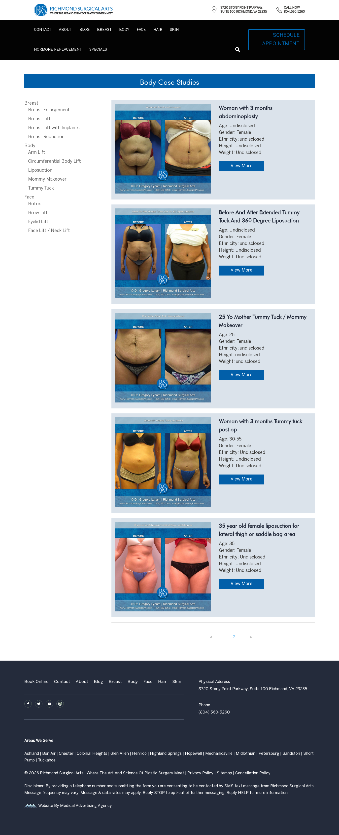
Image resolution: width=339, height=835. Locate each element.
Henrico (139, 753)
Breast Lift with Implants (53, 128)
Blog (84, 30)
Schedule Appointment (281, 39)
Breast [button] (104, 30)
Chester (66, 753)
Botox (34, 204)
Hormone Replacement (58, 49)
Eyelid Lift (38, 222)
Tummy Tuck (41, 188)
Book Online (36, 682)
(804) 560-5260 (214, 712)
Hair (157, 30)
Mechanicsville (219, 753)
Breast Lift (39, 119)
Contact (42, 30)
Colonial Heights (92, 753)
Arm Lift (36, 153)
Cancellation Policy (253, 773)
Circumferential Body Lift (54, 161)
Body (29, 146)
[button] (237, 50)
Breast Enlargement (49, 110)
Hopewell (193, 753)
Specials (98, 49)
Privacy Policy (200, 773)
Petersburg (269, 753)
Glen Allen (119, 753)
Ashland (31, 753)
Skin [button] (174, 30)
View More (241, 166)
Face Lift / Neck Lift (49, 231)
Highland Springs (166, 753)
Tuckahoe (47, 760)
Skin (176, 682)
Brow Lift (38, 213)
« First (202, 637)
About (65, 30)
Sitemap (224, 773)
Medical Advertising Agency (86, 806)
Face (29, 197)
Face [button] (141, 30)
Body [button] (124, 30)
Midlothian (245, 753)
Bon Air (49, 753)
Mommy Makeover (47, 179)
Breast (31, 103)
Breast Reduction (46, 137)
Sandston (291, 753)
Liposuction (40, 170)
